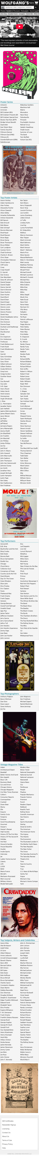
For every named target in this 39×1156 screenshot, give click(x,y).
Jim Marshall (5, 438)
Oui (21, 785)
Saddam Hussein (26, 1022)
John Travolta (25, 950)
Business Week (6, 782)
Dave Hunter (5, 295)
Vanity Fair (24, 874)
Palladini (23, 312)
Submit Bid (29, 14)
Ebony (3, 807)
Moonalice (24, 112)
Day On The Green (7, 579)
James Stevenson (7, 1047)
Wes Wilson (24, 468)
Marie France (5, 871)
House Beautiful (6, 847)
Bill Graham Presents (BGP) (10, 115)
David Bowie (5, 576)
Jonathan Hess (6, 471)
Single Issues (24, 130)
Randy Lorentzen (26, 1007)
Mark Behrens (25, 242)
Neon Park (24, 302)
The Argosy (24, 834)
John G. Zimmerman (27, 943)
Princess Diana (25, 1005)
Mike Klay (23, 290)
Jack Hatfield (5, 409)
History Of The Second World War (13, 837)
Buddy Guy (5, 561)
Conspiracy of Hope (8, 571)
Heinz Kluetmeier (7, 1032)
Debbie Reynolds (7, 990)
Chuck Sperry (5, 262)
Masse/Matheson (26, 257)
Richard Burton (25, 1012)
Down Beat (4, 804)
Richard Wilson (25, 366)
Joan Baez (4, 633)
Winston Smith (25, 483)
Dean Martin (5, 988)
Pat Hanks (23, 314)
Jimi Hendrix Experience (9, 628)
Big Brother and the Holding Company (14, 549)
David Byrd (5, 297)
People (22, 790)
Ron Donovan (25, 386)
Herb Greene (5, 394)
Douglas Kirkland (7, 995)
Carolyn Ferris (6, 250)
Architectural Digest (8, 770)
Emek (2, 334)
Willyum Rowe (25, 480)
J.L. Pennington (6, 404)
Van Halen (24, 633)
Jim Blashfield (5, 433)
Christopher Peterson (8, 260)
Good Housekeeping (8, 822)
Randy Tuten (24, 349)
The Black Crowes (26, 611)
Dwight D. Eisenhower (8, 998)
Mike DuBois (24, 285)
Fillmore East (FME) (7, 135)
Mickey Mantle (25, 978)
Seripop (23, 413)
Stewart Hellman (26, 433)
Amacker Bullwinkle (8, 215)
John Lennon (5, 638)
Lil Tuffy (23, 220)
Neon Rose (24, 115)
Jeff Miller (4, 421)
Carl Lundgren (6, 247)
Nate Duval (24, 299)
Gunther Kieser (6, 376)
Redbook (23, 807)
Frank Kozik (5, 347)
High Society (5, 832)
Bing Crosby (5, 551)
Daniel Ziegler (5, 285)
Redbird (23, 352)
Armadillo (4, 107)
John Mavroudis (6, 456)
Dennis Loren (5, 307)
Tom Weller (24, 458)
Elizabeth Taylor (6, 1005)
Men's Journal (5, 879)
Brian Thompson (6, 242)
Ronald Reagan (25, 1020)
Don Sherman (5, 993)
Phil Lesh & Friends (27, 569)
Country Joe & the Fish (8, 574)
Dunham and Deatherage (10, 327)
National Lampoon (27, 777)
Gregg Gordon (6, 374)
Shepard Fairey (25, 416)
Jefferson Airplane (7, 616)
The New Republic (26, 847)
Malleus (23, 233)
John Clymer (5, 1057)
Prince (22, 579)
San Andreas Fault (26, 401)
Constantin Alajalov (7, 985)
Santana (23, 591)
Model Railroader (7, 884)
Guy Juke (4, 384)
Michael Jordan (25, 973)
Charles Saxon (6, 983)
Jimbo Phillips (5, 443)
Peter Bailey (24, 327)
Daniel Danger (6, 282)
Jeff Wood (4, 423)
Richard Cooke (25, 364)
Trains (22, 866)
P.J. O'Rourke (24, 998)
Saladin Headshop (26, 127)
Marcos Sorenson (26, 235)
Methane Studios (26, 267)
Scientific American (27, 814)
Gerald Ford (5, 1027)
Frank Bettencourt (7, 344)
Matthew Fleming (26, 265)
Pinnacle (23, 120)
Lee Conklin (24, 213)
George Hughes (6, 1022)
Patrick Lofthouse (26, 319)
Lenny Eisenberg (26, 215)
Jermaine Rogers (6, 426)
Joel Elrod (4, 448)
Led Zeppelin (25, 546)
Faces (2, 591)
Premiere (23, 799)
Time (22, 861)
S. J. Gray (23, 389)
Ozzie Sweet (24, 995)
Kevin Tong (24, 208)
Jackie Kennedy (6, 1045)
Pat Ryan (23, 317)
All (2, 7)
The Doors (24, 618)
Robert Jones (24, 376)
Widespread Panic (26, 636)
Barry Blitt (4, 963)
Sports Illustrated (26, 822)
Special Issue (24, 1030)
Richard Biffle (25, 359)
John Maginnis (25, 696)
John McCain (24, 948)
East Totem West (6, 127)
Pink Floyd (24, 574)
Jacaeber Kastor (13, 14)
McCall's (3, 874)
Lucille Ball (24, 958)
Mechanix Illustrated (8, 876)
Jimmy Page (5, 631)
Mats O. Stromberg (27, 260)
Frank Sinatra (5, 596)
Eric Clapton (5, 588)
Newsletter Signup (9, 1125)
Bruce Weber (5, 245)
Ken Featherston (6, 483)
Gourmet (4, 824)
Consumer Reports (7, 797)
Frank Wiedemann (7, 349)
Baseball (4, 772)
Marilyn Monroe (26, 963)
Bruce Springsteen (7, 559)
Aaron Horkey (6, 200)
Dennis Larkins (6, 304)
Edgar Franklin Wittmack (9, 1000)
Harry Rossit (5, 389)
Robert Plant (24, 586)
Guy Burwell (5, 381)
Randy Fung (24, 347)
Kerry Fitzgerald (26, 205)
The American (25, 829)
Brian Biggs (5, 238)
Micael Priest (24, 270)
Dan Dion (4, 701)
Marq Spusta (24, 255)
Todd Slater (24, 456)
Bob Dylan (4, 554)
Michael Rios (24, 280)
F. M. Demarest (6, 1012)
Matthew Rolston (26, 965)
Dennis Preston (6, 312)
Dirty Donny (5, 319)
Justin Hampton (6, 475)
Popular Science (26, 797)
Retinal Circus (25, 125)
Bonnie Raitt (5, 556)
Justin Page (4, 478)
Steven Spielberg (26, 431)
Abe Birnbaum (6, 945)
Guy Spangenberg (7, 1030)
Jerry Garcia (5, 618)
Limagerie (22, 14)
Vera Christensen (26, 1047)
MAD (2, 869)
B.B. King (4, 546)
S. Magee (23, 391)
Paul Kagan (24, 322)
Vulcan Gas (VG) (26, 139)
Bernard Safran (6, 965)
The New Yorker (26, 849)
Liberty (3, 861)
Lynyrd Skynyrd (26, 551)
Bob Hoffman (5, 975)
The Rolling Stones (26, 623)
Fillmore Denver (6, 132)
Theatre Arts (24, 859)
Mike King (23, 287)
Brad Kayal (4, 233)
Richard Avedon (26, 1010)
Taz (21, 446)
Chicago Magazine (7, 790)
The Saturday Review (27, 856)
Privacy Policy (7, 1144)
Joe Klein (4, 1052)
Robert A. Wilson (26, 371)
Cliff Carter (4, 265)
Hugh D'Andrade (6, 399)
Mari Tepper (24, 238)
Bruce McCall (5, 978)
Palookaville (24, 117)
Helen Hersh (5, 391)
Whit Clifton (24, 471)
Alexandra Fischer (7, 208)
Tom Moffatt (24, 137)
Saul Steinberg (25, 1025)
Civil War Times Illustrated (10, 792)
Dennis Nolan (5, 309)
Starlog (22, 824)
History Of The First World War (12, 834)
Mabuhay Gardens (26, 105)
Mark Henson (25, 247)
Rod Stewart (24, 588)
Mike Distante (25, 282)
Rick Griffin (24, 369)
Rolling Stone (25, 812)
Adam (3, 767)
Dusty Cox (4, 329)
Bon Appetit (5, 777)
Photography (25, 11)
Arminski (4, 110)
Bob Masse (4, 225)
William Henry (25, 478)
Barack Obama (6, 960)
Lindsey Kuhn (25, 223)
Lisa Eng (23, 225)
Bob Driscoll (5, 223)
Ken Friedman (6, 485)
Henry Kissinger (6, 1035)
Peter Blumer (25, 329)
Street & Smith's (26, 827)
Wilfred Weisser (26, 475)
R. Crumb (23, 339)
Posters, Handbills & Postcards (10, 11)
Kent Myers (24, 203)
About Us (5, 1136)
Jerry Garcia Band (7, 621)
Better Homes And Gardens (10, 775)
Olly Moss (23, 309)
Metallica (23, 554)
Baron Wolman (6, 699)
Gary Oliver (5, 361)
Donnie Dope (5, 324)
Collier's (3, 794)
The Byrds (23, 613)
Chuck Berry (5, 566)
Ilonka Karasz (5, 1042)
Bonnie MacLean (6, 230)
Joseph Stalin (24, 953)
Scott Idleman (25, 406)
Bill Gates (4, 970)
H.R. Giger (4, 386)
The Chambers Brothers (28, 616)
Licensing (5, 1128)
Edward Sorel (5, 1002)
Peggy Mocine (25, 324)
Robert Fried (24, 374)
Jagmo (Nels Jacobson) (8, 411)
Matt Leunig (24, 262)
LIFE (2, 864)
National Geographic (27, 772)
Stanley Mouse (25, 421)
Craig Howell (5, 270)
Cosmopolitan (6, 799)
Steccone (23, 423)
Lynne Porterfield (26, 228)
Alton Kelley (5, 213)
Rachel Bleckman (26, 704)
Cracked (3, 802)
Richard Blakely (25, 361)
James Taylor (5, 613)
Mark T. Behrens (26, 250)
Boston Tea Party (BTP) (9, 120)
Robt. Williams (25, 381)
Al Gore (3, 950)
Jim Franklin (5, 436)
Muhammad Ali (25, 985)
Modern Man (25, 767)
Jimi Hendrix (5, 626)
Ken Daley (4, 480)
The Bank (23, 135)
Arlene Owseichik (7, 218)
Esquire (3, 812)
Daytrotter (4, 125)
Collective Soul (6, 569)
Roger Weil (24, 384)
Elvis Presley (5, 586)
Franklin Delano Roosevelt (10, 1017)
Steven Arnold (25, 428)
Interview (4, 854)
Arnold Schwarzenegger (9, 958)
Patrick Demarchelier (27, 1002)
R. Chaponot (24, 337)
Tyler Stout (24, 461)
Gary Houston (6, 359)
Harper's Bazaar (6, 829)
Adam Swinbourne (7, 203)
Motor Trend (24, 770)
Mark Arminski (25, 240)
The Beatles (24, 608)
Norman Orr (24, 307)
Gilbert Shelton (6, 366)
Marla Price (24, 252)
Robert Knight (25, 379)
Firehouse (4, 342)
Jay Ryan (4, 418)
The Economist (25, 839)
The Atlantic (24, 837)
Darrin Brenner (6, 290)
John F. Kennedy (6, 1060)
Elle (2, 809)
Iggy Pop (4, 611)
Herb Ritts (4, 1037)
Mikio (22, 292)
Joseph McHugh (6, 473)
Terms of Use (7, 1140)
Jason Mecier (5, 416)
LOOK (3, 866)
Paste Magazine (25, 1000)
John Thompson (6, 461)
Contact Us (6, 1132)
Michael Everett (25, 272)
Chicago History (6, 787)
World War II (24, 1060)
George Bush (5, 1020)
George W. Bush (6, 1025)
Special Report (25, 1032)
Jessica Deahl (5, 431)
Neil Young (24, 564)
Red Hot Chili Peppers (28, 583)
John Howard (5, 453)
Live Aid (23, 549)
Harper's (4, 827)
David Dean (5, 299)
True (22, 869)
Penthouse (24, 787)
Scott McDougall (26, 409)
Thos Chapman (25, 453)
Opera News (24, 782)
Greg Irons (4, 371)
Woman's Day (25, 879)
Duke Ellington (6, 581)
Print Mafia (24, 334)
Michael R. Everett (26, 277)
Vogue (22, 876)
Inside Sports (5, 852)
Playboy (23, 792)
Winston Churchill (26, 1057)
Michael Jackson (26, 970)
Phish (22, 571)
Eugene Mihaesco (7, 1010)
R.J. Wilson (24, 342)
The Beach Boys (26, 606)
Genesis (3, 601)
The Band (23, 603)
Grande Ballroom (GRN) (9, 139)
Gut (2, 379)
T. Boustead (24, 441)
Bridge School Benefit (8, 122)
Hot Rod (3, 842)
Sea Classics (24, 817)
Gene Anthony (6, 706)
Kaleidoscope (5, 142)
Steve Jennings (25, 706)
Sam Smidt (24, 396)
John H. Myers (6, 451)
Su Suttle (23, 438)
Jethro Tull (4, 623)
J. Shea (3, 401)
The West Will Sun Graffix (29, 448)
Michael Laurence (26, 275)
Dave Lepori (5, 704)
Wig (21, 473)
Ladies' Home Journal (8, 859)
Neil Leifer (24, 988)
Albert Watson (6, 953)
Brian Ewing (5, 240)
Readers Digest (25, 804)
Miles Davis (24, 559)
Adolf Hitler (5, 948)
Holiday (3, 839)
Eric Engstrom (5, 337)
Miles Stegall (24, 295)
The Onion (24, 852)
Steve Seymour (25, 426)
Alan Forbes (5, 205)
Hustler (3, 849)
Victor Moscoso (25, 463)
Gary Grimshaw (6, 356)
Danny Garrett (6, 287)
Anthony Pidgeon (7, 696)
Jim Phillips (4, 441)
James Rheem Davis (8, 413)
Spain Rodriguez (26, 418)
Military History (6, 881)
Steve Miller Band (26, 598)
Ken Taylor (24, 200)
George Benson (6, 603)
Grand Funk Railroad (8, 606)
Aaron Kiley (5, 943)
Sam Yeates (24, 399)
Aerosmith (4, 544)
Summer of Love (26, 132)
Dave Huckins (5, 292)
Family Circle (5, 814)
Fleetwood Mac (6, 593)
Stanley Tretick (25, 1035)
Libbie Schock (25, 218)
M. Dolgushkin (25, 230)
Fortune (3, 819)
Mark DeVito (24, 245)
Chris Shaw (4, 257)
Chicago (3, 564)
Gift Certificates (7, 1121)
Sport (22, 819)
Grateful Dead (6, 608)
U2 (21, 631)
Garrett (3, 354)
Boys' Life (4, 780)
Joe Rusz (3, 1055)
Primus (22, 576)
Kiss (21, 544)
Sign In (31, 3)
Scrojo (22, 411)
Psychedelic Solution (27, 122)
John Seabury (5, 458)
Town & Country (26, 864)
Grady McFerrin (6, 369)
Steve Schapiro (25, 1037)
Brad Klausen (5, 235)
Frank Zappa (5, 598)
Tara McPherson (26, 443)
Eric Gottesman (6, 339)
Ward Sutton (24, 466)
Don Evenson (5, 322)
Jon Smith (4, 468)
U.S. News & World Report (29, 871)
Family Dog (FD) (6, 130)
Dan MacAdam (6, 277)
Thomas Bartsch (26, 451)
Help (4, 1148)
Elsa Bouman (5, 332)
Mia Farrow (24, 968)
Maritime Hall (25, 107)
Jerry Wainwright (6, 428)
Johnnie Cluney (6, 466)
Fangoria (4, 817)
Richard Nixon (25, 1015)
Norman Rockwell (26, 993)
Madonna (23, 960)
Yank (22, 884)
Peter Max (24, 332)
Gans (2, 352)
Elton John (4, 583)
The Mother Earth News (28, 844)
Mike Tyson (24, 980)
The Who (23, 626)
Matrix (22, 110)
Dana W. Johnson (7, 280)
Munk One (24, 297)
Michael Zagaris (26, 701)
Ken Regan (24, 955)
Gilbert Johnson (6, 364)
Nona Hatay (24, 304)
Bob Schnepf (5, 228)
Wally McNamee (26, 1050)
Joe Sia (3, 446)
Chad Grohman (6, 252)
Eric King (4, 14)
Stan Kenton (24, 593)
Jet (1, 856)
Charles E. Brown (7, 255)
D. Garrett (4, 272)
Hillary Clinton (6, 1040)
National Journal (26, 775)
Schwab (23, 404)
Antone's (4, 105)
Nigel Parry (24, 990)
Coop (2, 267)
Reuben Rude (25, 354)
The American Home (27, 832)
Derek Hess (5, 314)
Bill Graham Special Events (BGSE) (13, 117)
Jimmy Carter (5, 1050)
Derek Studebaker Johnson (10, 317)
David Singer (5, 302)
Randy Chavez (25, 344)
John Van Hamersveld (8, 463)
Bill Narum (4, 220)
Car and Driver (6, 785)
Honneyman (5, 396)
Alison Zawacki (6, 210)
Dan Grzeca (5, 275)
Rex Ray (23, 356)
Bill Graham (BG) (6, 112)
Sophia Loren (25, 1027)
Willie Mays (24, 1055)
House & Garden (6, 844)
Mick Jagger (24, 556)
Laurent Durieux (26, 210)
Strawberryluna (25, 436)
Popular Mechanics (27, 794)
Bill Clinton (4, 968)
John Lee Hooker (6, 636)
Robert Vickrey (25, 1017)
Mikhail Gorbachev (27, 983)
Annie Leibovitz (6, 955)
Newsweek (24, 780)
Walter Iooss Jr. (25, 1052)
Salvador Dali (25, 394)
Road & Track (25, 809)
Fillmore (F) (5, 137)
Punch (22, 802)
